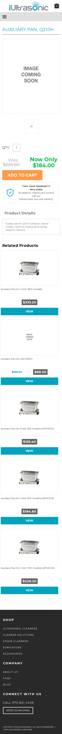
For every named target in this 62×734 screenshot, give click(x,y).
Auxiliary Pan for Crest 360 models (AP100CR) (27, 428)
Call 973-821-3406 (18, 702)
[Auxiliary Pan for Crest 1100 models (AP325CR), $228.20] (29, 547)
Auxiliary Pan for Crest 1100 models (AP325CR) (28, 568)
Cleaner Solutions (18, 634)
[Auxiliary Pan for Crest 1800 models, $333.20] (29, 268)
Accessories (13, 653)
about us (10, 672)
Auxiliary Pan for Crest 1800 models (21, 289)
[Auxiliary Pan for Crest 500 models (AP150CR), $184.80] (29, 477)
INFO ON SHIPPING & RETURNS (18, 729)
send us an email (18, 710)
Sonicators (12, 647)
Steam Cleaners (16, 641)
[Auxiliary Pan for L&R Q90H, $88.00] (29, 338)
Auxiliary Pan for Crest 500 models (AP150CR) (27, 498)
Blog (7, 684)
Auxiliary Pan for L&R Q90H (17, 358)
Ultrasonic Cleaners (20, 628)
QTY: (6, 148)
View (29, 311)
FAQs (7, 678)
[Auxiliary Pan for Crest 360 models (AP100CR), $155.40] (29, 407)
